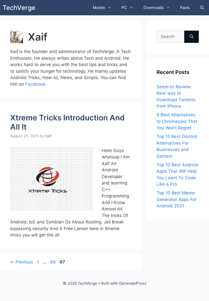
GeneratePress (132, 283)
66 (53, 262)
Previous (21, 262)
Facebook (35, 84)
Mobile (99, 7)
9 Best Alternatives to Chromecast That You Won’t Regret (176, 121)
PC (124, 7)
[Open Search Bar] (202, 7)
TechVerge (19, 7)
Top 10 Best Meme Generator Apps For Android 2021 (176, 199)
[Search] (191, 37)
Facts (185, 7)
